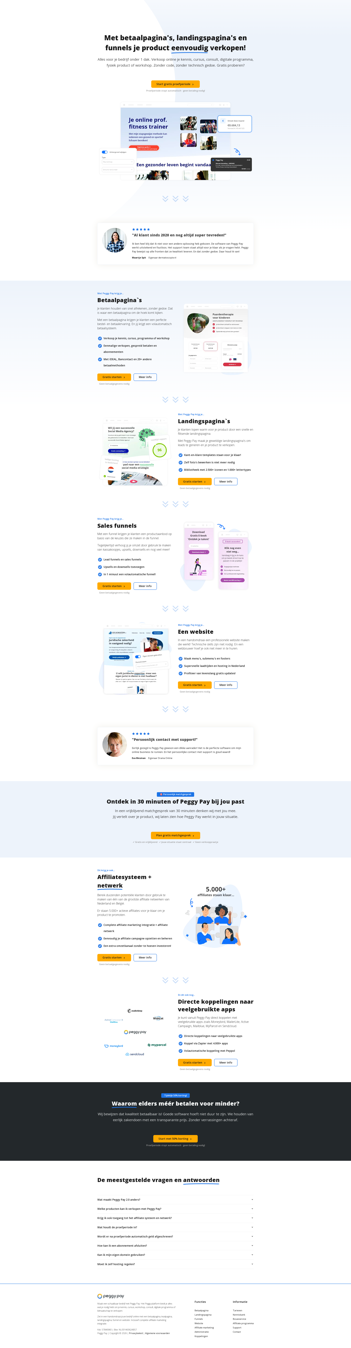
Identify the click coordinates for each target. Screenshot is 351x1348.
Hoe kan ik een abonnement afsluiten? (122, 1245)
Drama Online (165, 758)
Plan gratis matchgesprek (175, 835)
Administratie (202, 1331)
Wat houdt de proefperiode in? (117, 1227)
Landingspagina (203, 1314)
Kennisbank (239, 1314)
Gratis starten (114, 377)
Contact (237, 1331)
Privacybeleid (136, 1333)
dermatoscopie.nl (167, 257)
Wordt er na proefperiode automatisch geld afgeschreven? (135, 1236)
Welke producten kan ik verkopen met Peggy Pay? (129, 1209)
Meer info (145, 377)
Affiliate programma (243, 1323)
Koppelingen (201, 1336)
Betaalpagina (201, 1310)
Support (237, 1327)
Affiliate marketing (204, 1327)
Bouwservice (239, 1318)
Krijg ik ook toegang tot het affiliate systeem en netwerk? (134, 1218)
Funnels (199, 1318)
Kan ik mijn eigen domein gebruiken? (121, 1255)
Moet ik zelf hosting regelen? (116, 1264)
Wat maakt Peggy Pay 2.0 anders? (118, 1199)
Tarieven (237, 1310)
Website (199, 1323)
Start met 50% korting (175, 1139)
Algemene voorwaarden (157, 1333)
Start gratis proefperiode (175, 84)
